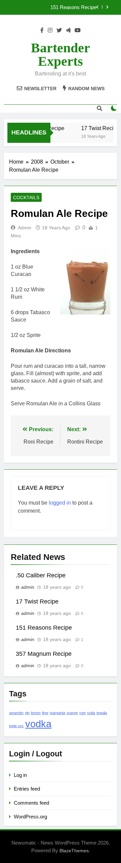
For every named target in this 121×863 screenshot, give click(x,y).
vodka (38, 723)
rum (82, 713)
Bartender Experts (60, 54)
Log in (20, 775)
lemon (36, 713)
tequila (101, 713)
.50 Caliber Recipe (41, 575)
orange (72, 713)
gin (27, 713)
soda (91, 713)
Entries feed (27, 789)
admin (24, 227)
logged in (60, 503)
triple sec (16, 726)
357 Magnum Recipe (44, 653)
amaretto (16, 713)
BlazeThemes (74, 850)
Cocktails (26, 197)
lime (45, 713)
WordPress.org (30, 816)
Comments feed (31, 803)
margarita (57, 713)
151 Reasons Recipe (73, 7)
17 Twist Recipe (99, 128)
